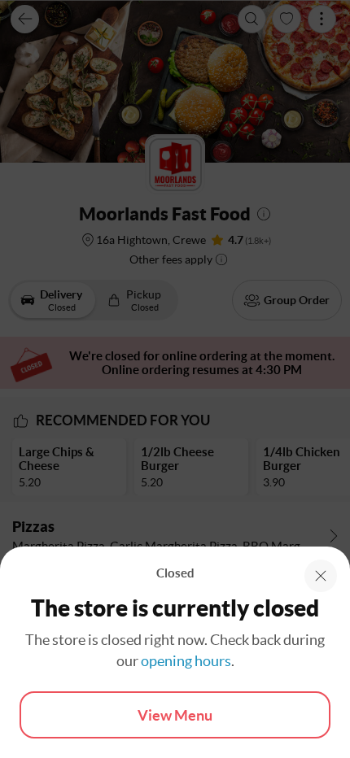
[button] (320, 576)
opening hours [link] (186, 660)
